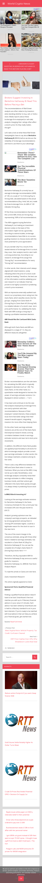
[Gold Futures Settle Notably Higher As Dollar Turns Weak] (21, 707)
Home (6, 64)
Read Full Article (16, 622)
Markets (14, 64)
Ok (21, 878)
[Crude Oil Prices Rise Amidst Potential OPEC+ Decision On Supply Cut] (21, 756)
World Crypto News (19, 3)
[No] (40, 875)
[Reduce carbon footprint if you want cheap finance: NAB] (21, 672)
